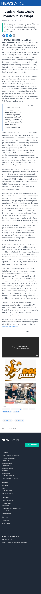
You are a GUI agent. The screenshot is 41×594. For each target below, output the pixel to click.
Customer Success (8, 475)
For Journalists (6, 503)
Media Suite (6, 460)
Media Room (6, 473)
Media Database (7, 463)
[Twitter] (5, 539)
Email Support (6, 523)
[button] (37, 3)
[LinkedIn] (8, 539)
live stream (6, 409)
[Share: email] (13, 35)
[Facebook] (3, 539)
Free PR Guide (32, 445)
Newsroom (5, 505)
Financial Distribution (8, 458)
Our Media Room (7, 493)
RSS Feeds (5, 510)
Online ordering (16, 409)
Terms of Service (7, 542)
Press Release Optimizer (10, 478)
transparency (7, 411)
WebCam (16, 411)
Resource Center (7, 500)
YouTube (8, 420)
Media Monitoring (7, 468)
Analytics (5, 470)
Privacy (17, 542)
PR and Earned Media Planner (11, 508)
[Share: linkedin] (10, 35)
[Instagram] (11, 539)
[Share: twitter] (7, 35)
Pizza (25, 409)
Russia (32, 409)
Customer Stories (7, 490)
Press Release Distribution (10, 455)
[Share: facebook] (3, 35)
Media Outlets (6, 513)
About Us (5, 485)
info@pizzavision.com (10, 327)
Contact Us (5, 520)
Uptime (24, 542)
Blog (3, 488)
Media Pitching (6, 465)
